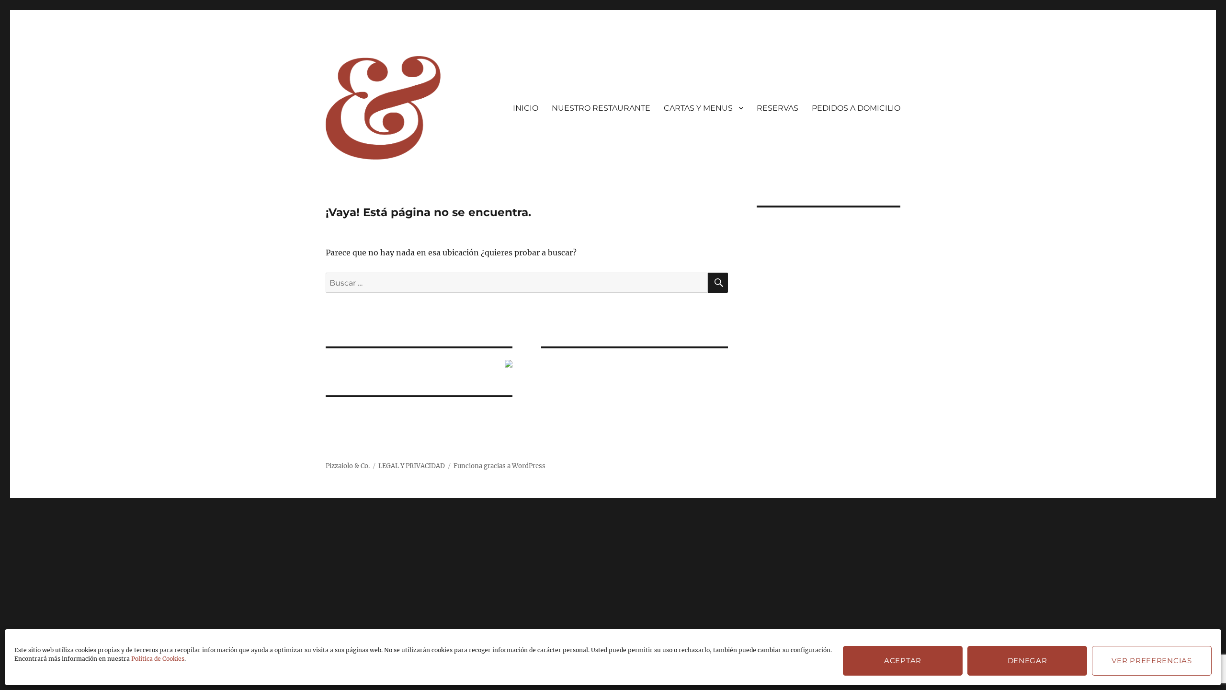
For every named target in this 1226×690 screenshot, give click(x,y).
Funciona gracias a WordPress (499, 466)
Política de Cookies (157, 658)
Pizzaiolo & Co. (348, 466)
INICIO (525, 108)
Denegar (1027, 660)
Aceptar (902, 660)
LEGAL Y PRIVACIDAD (411, 466)
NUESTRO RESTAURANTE (601, 108)
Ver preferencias (1152, 660)
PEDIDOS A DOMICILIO (856, 108)
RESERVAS (777, 108)
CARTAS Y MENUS (698, 108)
